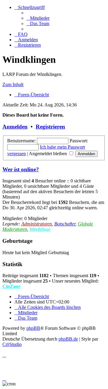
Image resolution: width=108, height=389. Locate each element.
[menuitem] (38, 18)
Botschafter (64, 223)
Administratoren (36, 223)
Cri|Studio (12, 344)
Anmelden (15, 126)
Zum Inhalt (12, 84)
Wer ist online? (20, 169)
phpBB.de (68, 338)
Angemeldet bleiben (48, 153)
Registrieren (50, 126)
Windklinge (39, 229)
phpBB (33, 328)
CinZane (11, 286)
